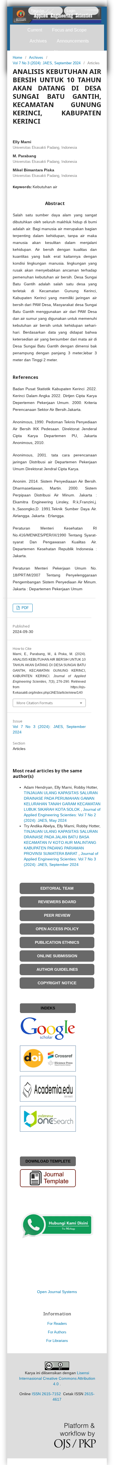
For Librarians (57, 1341)
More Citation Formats (35, 702)
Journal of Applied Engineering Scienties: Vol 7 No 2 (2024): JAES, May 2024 (62, 815)
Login (71, 11)
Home (17, 57)
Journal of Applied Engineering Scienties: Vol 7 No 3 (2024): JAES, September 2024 (61, 859)
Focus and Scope (69, 30)
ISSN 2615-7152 (46, 1394)
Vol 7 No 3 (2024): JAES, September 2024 (47, 63)
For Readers (57, 1324)
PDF (24, 608)
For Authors (57, 1332)
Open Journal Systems (57, 1291)
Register (37, 11)
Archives (38, 41)
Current (34, 30)
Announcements (73, 41)
